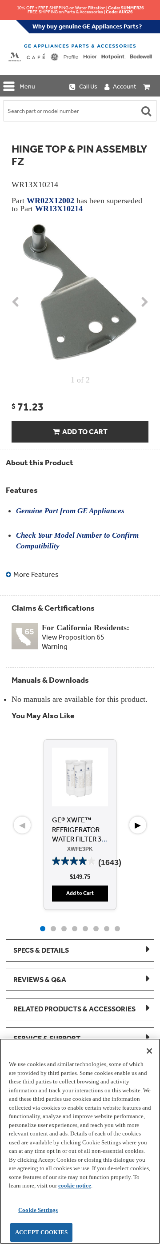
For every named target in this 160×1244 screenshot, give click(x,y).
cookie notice (74, 1185)
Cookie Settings (38, 1210)
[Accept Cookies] (149, 1051)
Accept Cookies (41, 1232)
